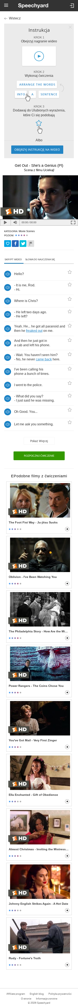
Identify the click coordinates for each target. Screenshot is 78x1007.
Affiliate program (15, 993)
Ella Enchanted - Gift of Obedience (33, 794)
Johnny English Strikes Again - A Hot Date (38, 903)
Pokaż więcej (39, 441)
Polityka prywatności (60, 993)
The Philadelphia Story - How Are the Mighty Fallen (39, 631)
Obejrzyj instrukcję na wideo (37, 150)
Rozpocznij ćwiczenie (39, 455)
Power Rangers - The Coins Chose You (36, 685)
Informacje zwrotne (46, 998)
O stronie (26, 998)
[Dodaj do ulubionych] (7, 243)
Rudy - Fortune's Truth (25, 958)
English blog (37, 993)
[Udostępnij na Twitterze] (23, 243)
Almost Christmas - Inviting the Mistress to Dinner (39, 849)
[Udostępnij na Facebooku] (15, 243)
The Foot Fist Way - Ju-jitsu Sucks (33, 522)
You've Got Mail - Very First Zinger (33, 740)
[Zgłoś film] (30, 243)
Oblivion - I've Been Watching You (33, 577)
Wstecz (15, 18)
